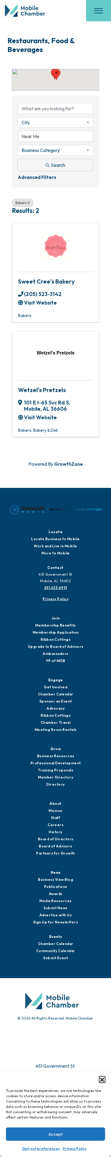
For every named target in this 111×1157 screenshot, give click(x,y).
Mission (55, 810)
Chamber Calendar (55, 694)
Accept (56, 1134)
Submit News (55, 908)
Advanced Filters (37, 177)
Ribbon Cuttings (56, 639)
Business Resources (55, 756)
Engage (55, 680)
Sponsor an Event (55, 701)
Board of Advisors (55, 846)
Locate (55, 532)
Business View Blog (55, 879)
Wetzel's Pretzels (42, 390)
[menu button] (98, 11)
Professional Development (55, 763)
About (55, 803)
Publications (55, 886)
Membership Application (56, 632)
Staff (55, 817)
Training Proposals (55, 770)
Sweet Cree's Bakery (46, 281)
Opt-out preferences (41, 1148)
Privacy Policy (74, 1148)
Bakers (21, 202)
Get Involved (55, 687)
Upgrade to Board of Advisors (55, 646)
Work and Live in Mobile (55, 546)
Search (58, 165)
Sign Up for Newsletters (55, 922)
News (56, 872)
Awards (55, 893)
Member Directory (55, 777)
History (55, 832)
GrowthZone (68, 464)
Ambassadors (55, 653)
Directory (55, 784)
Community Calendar (55, 951)
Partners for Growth (55, 853)
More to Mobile (55, 553)
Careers (56, 825)
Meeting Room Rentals (56, 729)
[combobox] (55, 122)
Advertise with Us (55, 915)
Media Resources (55, 901)
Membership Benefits (55, 625)
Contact (55, 567)
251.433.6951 (55, 587)
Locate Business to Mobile (55, 539)
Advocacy (55, 708)
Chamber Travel (56, 722)
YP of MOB (55, 660)
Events (55, 936)
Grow (55, 749)
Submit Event (55, 958)
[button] (102, 1079)
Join (56, 618)
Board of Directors (55, 839)
